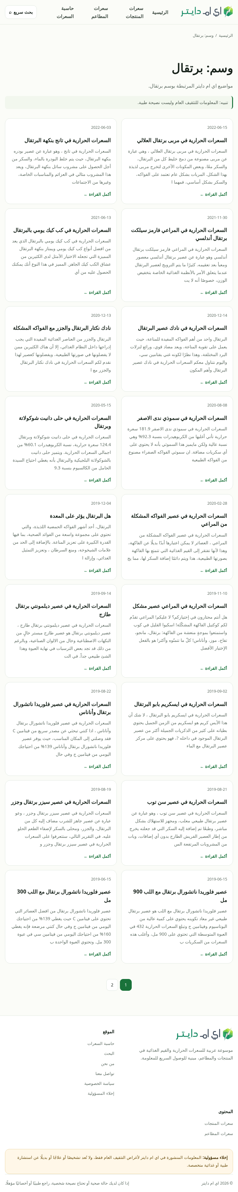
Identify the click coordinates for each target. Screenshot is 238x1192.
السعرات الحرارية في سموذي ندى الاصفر (182, 417)
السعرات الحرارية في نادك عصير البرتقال (182, 327)
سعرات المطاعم (99, 12)
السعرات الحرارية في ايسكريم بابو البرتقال (180, 703)
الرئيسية (160, 12)
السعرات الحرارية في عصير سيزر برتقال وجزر (61, 801)
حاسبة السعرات (65, 12)
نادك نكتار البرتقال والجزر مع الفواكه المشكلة (62, 327)
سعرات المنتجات (134, 12)
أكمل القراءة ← (213, 194)
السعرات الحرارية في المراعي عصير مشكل (180, 605)
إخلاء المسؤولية (101, 1093)
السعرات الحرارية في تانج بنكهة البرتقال (67, 140)
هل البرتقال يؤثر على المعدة (80, 515)
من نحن (107, 1063)
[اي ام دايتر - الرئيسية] (206, 12)
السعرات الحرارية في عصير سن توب (187, 801)
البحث (109, 1053)
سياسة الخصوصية (99, 1083)
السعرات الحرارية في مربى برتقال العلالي (182, 140)
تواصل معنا (104, 1073)
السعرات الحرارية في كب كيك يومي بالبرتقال (62, 229)
